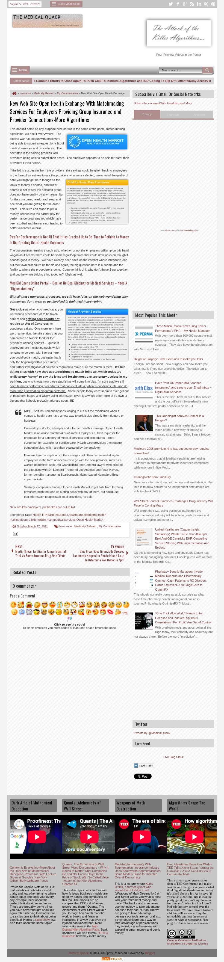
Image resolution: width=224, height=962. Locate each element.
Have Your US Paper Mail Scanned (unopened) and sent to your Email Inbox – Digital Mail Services (183, 387)
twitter (170, 4)
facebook (177, 4)
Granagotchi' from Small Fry (152, 477)
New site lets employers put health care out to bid (42, 507)
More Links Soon (69, 3)
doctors (25, 519)
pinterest (213, 4)
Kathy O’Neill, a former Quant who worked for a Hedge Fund (134, 887)
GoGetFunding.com (189, 230)
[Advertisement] (109, 44)
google (184, 4)
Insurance (66, 526)
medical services (64, 519)
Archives (199, 114)
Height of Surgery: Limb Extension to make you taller (168, 359)
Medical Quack (79, 953)
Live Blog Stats (173, 757)
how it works (171, 230)
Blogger (150, 953)
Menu (23, 70)
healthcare (76, 514)
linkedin (199, 4)
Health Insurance (56, 514)
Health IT (39, 514)
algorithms (90, 514)
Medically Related (85, 526)
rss (192, 4)
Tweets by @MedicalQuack (152, 733)
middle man (44, 519)
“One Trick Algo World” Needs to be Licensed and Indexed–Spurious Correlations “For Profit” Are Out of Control (183, 618)
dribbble (206, 4)
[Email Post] (14, 534)
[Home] (14, 93)
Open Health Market (89, 519)
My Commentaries (110, 526)
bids (34, 519)
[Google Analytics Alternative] (112, 960)
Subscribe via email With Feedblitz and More (163, 103)
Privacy (147, 114)
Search (207, 70)
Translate (173, 114)
